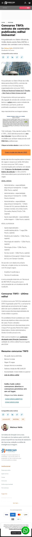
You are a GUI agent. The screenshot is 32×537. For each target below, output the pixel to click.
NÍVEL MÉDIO (6, 181)
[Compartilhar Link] (21, 57)
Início (3, 22)
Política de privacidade (7, 484)
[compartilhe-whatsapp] (3, 57)
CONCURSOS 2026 (12, 402)
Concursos (4, 480)
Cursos (3, 477)
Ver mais (15, 503)
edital (10, 102)
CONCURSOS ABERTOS (13, 399)
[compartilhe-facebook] (8, 57)
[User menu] (25, 3)
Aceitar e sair (16, 533)
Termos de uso (5, 487)
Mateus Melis (8, 48)
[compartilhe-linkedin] (12, 57)
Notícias (10, 22)
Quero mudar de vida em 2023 (16, 152)
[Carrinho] (29, 3)
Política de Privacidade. (16, 529)
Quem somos (4, 473)
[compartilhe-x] (17, 57)
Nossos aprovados (5, 470)
